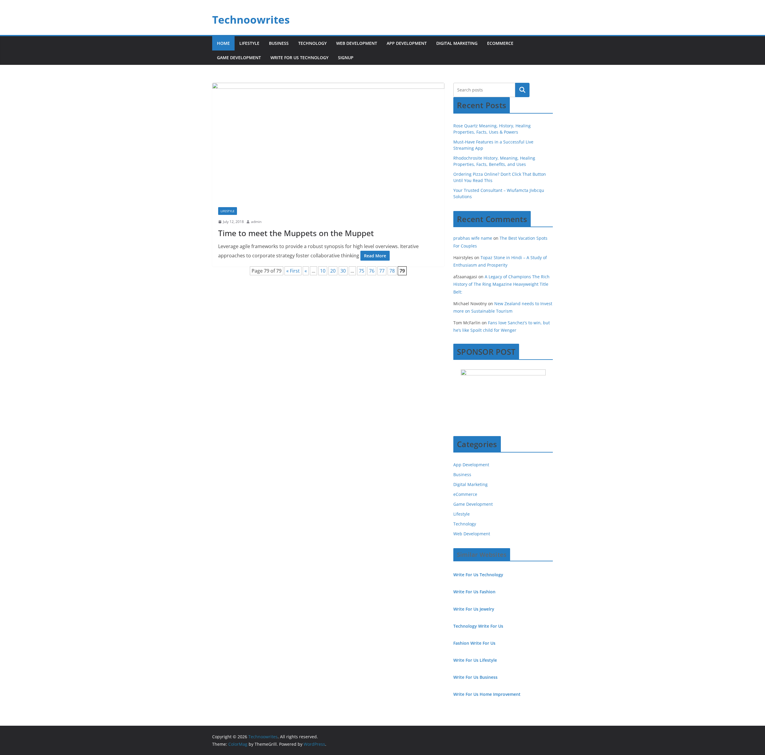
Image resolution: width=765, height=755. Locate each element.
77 (382, 271)
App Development (407, 43)
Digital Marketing (457, 43)
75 (361, 271)
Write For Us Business (475, 677)
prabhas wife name (472, 238)
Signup (346, 57)
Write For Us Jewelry (473, 609)
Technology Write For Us (478, 626)
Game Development (239, 57)
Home (223, 43)
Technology (312, 43)
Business (279, 43)
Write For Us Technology (299, 57)
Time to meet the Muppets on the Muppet (296, 233)
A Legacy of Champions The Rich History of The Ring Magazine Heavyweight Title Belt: (501, 284)
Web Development (356, 43)
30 (343, 271)
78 (392, 271)
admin (256, 221)
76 (371, 271)
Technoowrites (251, 20)
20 (333, 271)
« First (293, 271)
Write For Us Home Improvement (487, 694)
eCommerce (500, 43)
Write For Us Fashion (474, 591)
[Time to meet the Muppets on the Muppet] (328, 142)
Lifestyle (249, 43)
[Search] (522, 90)
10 (322, 271)
